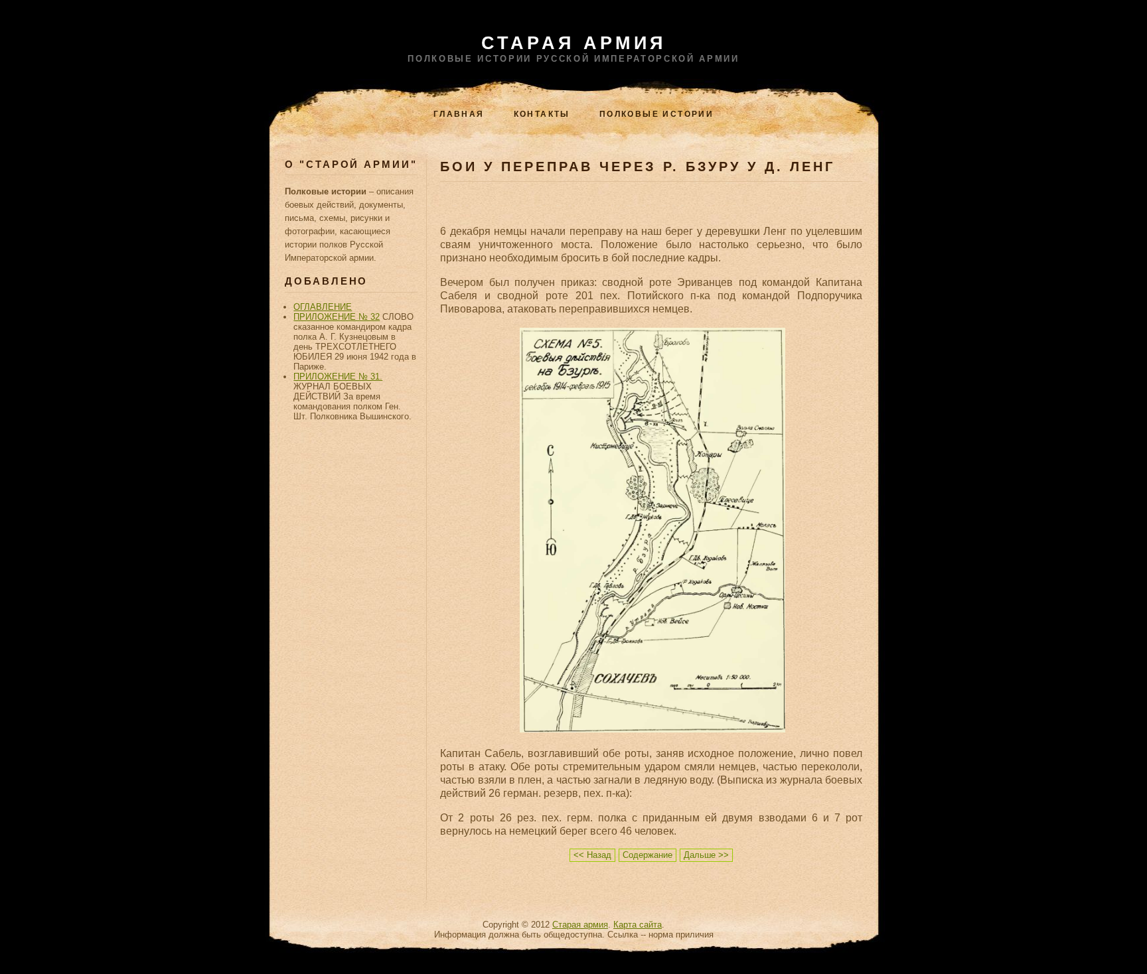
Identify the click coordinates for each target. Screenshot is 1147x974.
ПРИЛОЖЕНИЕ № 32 (336, 317)
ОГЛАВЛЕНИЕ (322, 307)
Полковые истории (656, 114)
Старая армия (573, 43)
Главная (459, 114)
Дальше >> (706, 855)
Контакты (542, 114)
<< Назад (592, 855)
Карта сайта (637, 925)
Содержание (647, 855)
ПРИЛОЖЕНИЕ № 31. (337, 377)
